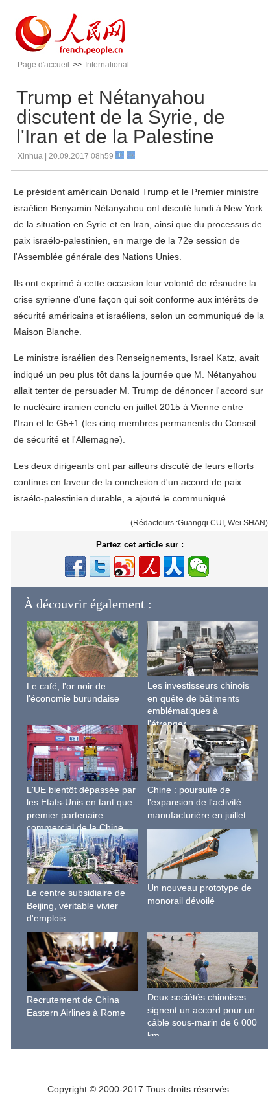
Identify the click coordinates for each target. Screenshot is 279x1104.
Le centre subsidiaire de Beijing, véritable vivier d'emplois (76, 905)
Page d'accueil (43, 64)
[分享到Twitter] (100, 566)
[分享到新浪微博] (124, 566)
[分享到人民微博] (149, 566)
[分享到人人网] (174, 566)
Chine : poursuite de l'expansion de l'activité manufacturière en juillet (196, 802)
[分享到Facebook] (75, 566)
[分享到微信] (198, 566)
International (107, 64)
